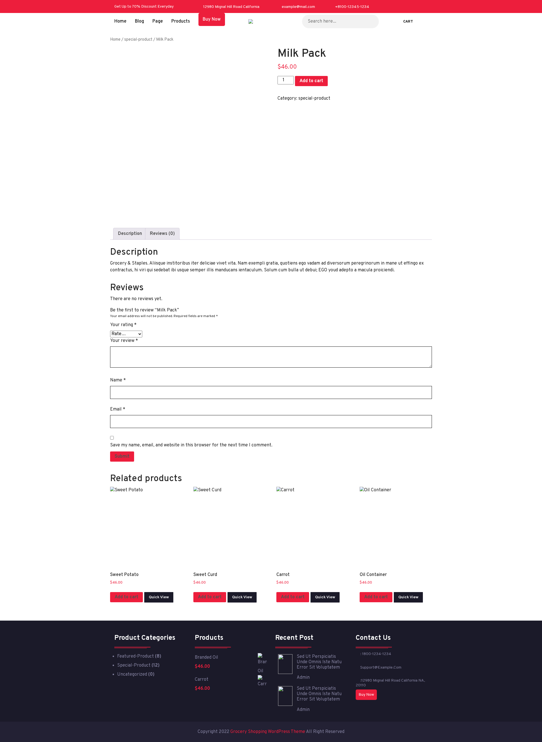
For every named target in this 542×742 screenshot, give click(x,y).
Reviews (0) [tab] (162, 234)
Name (118, 380)
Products (180, 21)
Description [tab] (130, 234)
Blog (139, 21)
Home (120, 21)
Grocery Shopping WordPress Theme (268, 732)
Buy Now (212, 19)
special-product (138, 39)
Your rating (123, 325)
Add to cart (311, 81)
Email (117, 409)
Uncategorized (132, 674)
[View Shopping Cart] (400, 21)
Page (157, 21)
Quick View (159, 597)
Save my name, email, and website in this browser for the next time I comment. (191, 445)
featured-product (135, 656)
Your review (124, 341)
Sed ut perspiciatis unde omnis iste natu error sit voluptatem (319, 662)
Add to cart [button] (126, 597)
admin (303, 677)
